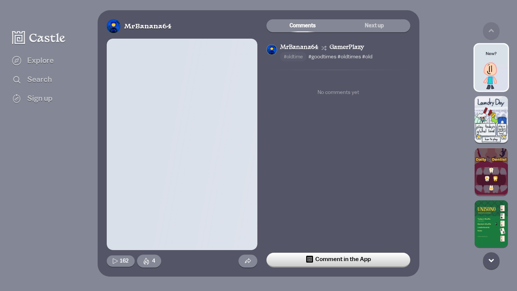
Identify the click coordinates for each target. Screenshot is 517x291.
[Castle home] (39, 37)
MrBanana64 (147, 26)
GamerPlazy (347, 47)
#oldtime (293, 56)
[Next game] (491, 260)
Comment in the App (343, 259)
